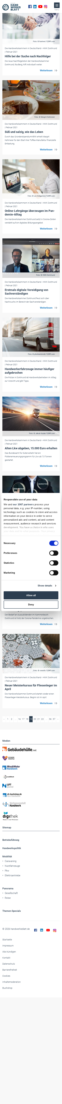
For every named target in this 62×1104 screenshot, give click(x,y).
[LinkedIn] (35, 6)
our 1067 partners (23, 504)
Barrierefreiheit (9, 970)
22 (42, 719)
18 (27, 719)
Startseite (7, 939)
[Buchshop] (31, 795)
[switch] (53, 553)
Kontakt (6, 957)
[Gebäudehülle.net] (31, 749)
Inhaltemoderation (11, 982)
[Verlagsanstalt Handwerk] (31, 804)
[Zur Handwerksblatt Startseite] (11, 6)
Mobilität (7, 856)
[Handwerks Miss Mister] (31, 767)
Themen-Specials (11, 911)
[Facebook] (30, 6)
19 (31, 719)
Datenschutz (8, 964)
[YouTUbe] (40, 6)
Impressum (8, 945)
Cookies (6, 976)
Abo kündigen (9, 951)
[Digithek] (31, 816)
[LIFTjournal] (31, 786)
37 (54, 719)
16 (19, 719)
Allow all (31, 595)
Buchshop (7, 988)
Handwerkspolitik (11, 848)
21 (38, 719)
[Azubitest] (31, 776)
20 (35, 719)
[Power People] (31, 758)
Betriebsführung (10, 840)
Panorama (7, 888)
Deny (31, 604)
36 (50, 719)
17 (23, 719)
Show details (45, 585)
